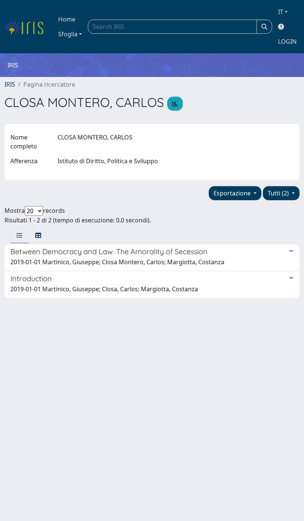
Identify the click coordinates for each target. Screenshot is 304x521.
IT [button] (280, 12)
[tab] (19, 235)
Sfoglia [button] (67, 34)
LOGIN (287, 41)
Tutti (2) (279, 193)
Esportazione (233, 193)
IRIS (9, 84)
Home (66, 19)
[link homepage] (26, 27)
